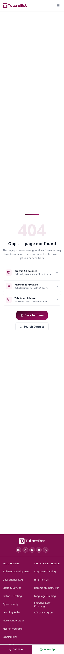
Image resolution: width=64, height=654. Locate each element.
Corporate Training (45, 571)
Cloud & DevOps (12, 587)
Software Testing (12, 596)
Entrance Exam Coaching (42, 604)
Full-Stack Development (16, 571)
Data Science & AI (13, 579)
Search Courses (34, 326)
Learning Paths (11, 612)
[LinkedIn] (18, 550)
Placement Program (14, 620)
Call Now (18, 649)
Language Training (45, 596)
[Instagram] (25, 550)
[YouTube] (39, 550)
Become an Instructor (46, 587)
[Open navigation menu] (58, 5)
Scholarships (10, 636)
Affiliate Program (43, 612)
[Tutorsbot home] (15, 5)
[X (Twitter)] (45, 550)
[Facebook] (32, 550)
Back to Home (34, 315)
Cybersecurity (10, 604)
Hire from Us (41, 579)
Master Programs (13, 628)
